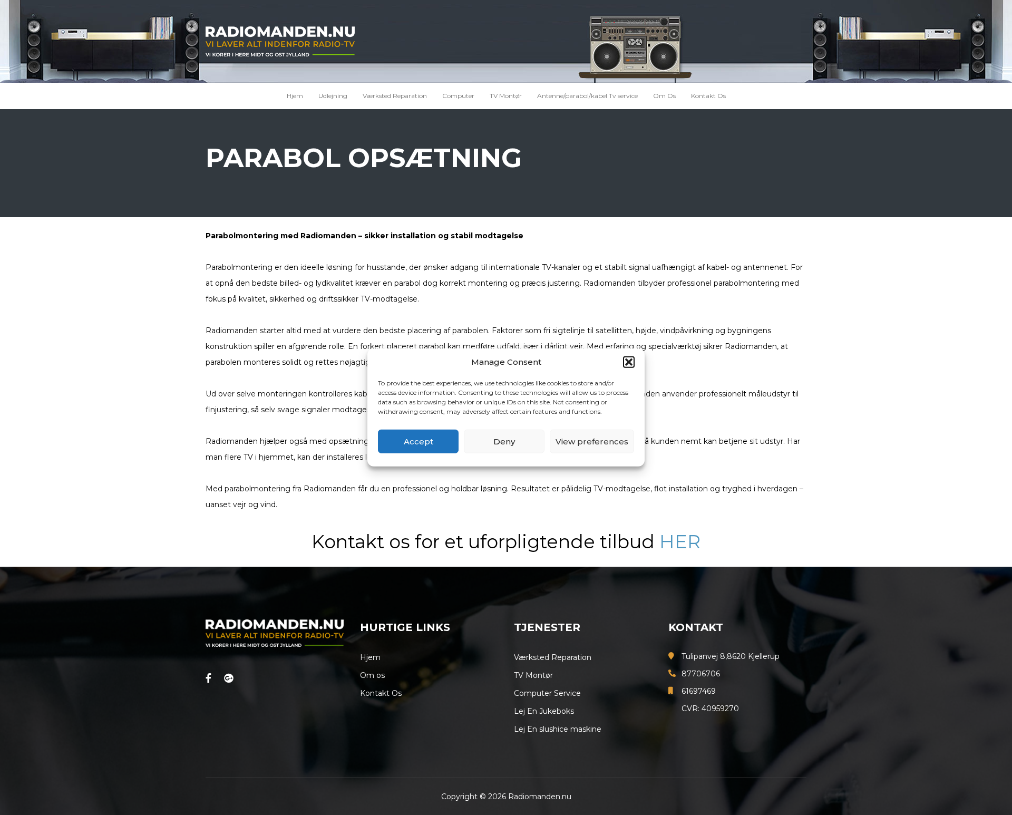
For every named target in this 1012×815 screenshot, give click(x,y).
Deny (504, 441)
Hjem (295, 96)
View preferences (592, 441)
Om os (372, 675)
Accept (418, 441)
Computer (458, 96)
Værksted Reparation (395, 96)
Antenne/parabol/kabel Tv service (587, 96)
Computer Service (547, 693)
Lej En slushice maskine (557, 729)
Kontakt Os (708, 96)
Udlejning (332, 96)
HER (679, 541)
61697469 (699, 691)
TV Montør (506, 96)
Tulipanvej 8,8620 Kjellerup (731, 656)
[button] (629, 362)
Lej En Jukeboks (544, 711)
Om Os (664, 96)
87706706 (701, 673)
